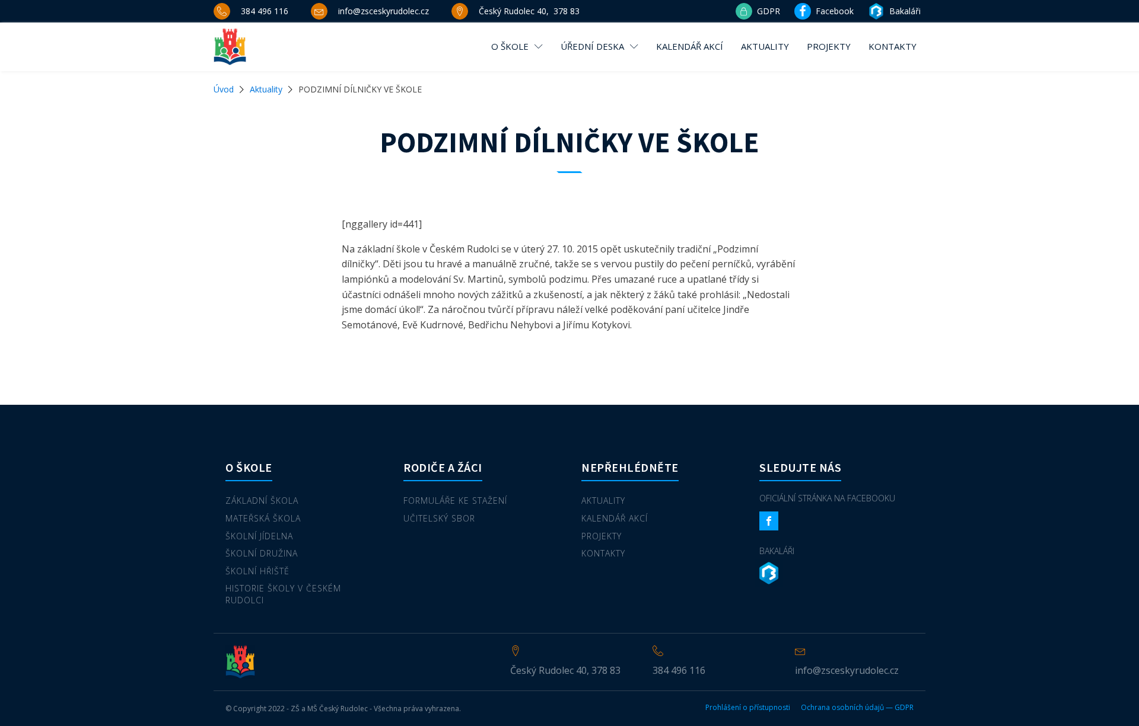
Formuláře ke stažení (455, 500)
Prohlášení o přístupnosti (747, 707)
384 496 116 (679, 670)
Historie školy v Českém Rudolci (283, 594)
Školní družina (261, 553)
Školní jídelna (259, 536)
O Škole (510, 46)
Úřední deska (592, 46)
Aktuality (765, 46)
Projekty (829, 46)
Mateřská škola (263, 518)
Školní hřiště (257, 571)
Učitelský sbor (439, 518)
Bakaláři (776, 551)
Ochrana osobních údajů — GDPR (857, 707)
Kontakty (892, 46)
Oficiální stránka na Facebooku (827, 498)
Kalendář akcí (689, 46)
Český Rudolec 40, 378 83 (565, 670)
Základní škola (261, 500)
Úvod (224, 89)
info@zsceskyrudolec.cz (847, 670)
